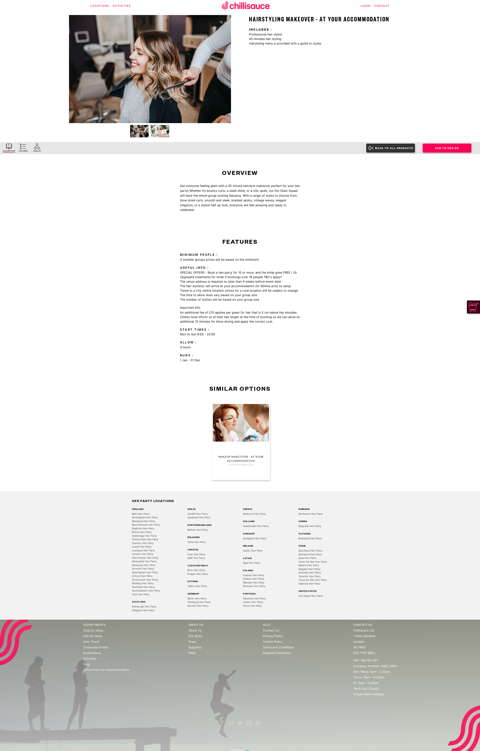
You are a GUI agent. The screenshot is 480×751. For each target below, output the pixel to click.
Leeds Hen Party (142, 546)
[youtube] (258, 723)
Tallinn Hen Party (197, 586)
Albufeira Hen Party (254, 598)
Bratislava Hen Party (310, 538)
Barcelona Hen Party (310, 550)
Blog (86, 664)
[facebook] (222, 723)
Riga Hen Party (251, 562)
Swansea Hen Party (199, 517)
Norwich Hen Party (143, 568)
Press (192, 641)
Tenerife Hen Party (309, 576)
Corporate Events (95, 647)
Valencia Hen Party (309, 583)
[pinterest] (240, 723)
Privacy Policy (273, 636)
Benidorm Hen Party (310, 554)
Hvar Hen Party (196, 554)
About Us (195, 630)
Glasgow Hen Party (143, 610)
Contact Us (271, 630)
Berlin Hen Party (197, 598)
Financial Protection (277, 653)
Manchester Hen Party (145, 557)
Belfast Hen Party (198, 529)
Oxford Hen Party (142, 575)
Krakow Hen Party (253, 578)
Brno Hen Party (196, 570)
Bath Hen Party (141, 513)
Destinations (92, 653)
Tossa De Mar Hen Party (312, 579)
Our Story (195, 636)
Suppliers (195, 647)
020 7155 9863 (364, 653)
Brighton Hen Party (143, 528)
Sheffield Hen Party (143, 586)
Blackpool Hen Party (143, 521)
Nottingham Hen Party (145, 572)
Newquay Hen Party (143, 565)
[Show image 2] (160, 131)
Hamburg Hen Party (199, 602)
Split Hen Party (196, 557)
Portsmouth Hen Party (145, 579)
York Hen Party (141, 594)
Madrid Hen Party (308, 565)
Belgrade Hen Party (309, 526)
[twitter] (231, 723)
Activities (89, 658)
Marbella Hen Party (309, 572)
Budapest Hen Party (254, 538)
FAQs (192, 653)
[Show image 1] (139, 131)
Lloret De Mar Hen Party (312, 561)
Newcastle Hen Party (144, 561)
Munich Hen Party (198, 605)
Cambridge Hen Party (144, 535)
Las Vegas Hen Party (310, 595)
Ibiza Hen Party (307, 557)
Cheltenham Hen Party (145, 539)
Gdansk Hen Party (253, 575)
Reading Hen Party (143, 583)
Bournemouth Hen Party (146, 524)
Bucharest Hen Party (310, 513)
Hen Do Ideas (92, 636)
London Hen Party (142, 553)
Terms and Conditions (278, 647)
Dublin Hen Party (253, 550)
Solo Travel (91, 641)
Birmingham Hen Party (145, 517)
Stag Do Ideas (93, 630)
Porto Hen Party (252, 605)
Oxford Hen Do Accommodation (106, 670)
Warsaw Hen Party (253, 582)
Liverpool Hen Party (143, 550)
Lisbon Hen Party (253, 602)
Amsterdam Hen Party (256, 526)
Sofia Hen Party (197, 541)
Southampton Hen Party (146, 590)
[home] (245, 6)
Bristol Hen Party (142, 532)
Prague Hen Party (198, 573)
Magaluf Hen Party (309, 568)
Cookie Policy (273, 641)
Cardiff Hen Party (198, 513)
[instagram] (249, 723)
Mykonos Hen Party (254, 513)
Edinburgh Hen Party (144, 606)
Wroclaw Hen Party (254, 586)
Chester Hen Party (143, 543)
